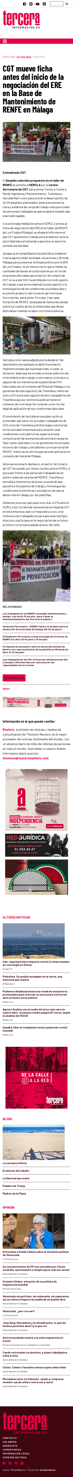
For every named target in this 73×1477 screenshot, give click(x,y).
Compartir (15, 677)
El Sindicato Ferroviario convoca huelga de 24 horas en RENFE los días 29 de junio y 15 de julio (35, 638)
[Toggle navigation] (5, 41)
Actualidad (23, 56)
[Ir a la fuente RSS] (44, 4)
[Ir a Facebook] (24, 4)
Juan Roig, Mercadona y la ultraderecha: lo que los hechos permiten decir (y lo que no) (34, 1324)
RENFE (6, 688)
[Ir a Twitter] (30, 4)
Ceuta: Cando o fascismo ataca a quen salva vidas (34, 1367)
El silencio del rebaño (16, 1170)
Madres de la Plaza (14, 1193)
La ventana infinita (15, 1163)
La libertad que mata (16, 1178)
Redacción (9, 56)
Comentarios (12, 1449)
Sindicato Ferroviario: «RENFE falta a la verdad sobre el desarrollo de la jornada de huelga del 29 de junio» (35, 628)
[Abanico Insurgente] (36, 884)
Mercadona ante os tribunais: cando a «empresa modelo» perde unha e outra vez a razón (33, 1380)
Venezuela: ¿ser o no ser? (19, 1311)
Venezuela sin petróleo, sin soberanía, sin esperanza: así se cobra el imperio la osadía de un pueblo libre (36, 1298)
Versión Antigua (15, 1457)
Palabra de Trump (14, 1185)
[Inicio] (21, 19)
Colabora (10, 1441)
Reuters (8, 729)
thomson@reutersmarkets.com (26, 758)
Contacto (10, 1437)
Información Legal (16, 1453)
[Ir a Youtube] (37, 4)
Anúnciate (10, 1445)
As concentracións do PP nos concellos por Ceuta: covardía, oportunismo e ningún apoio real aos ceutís (36, 1268)
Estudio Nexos (47, 1470)
